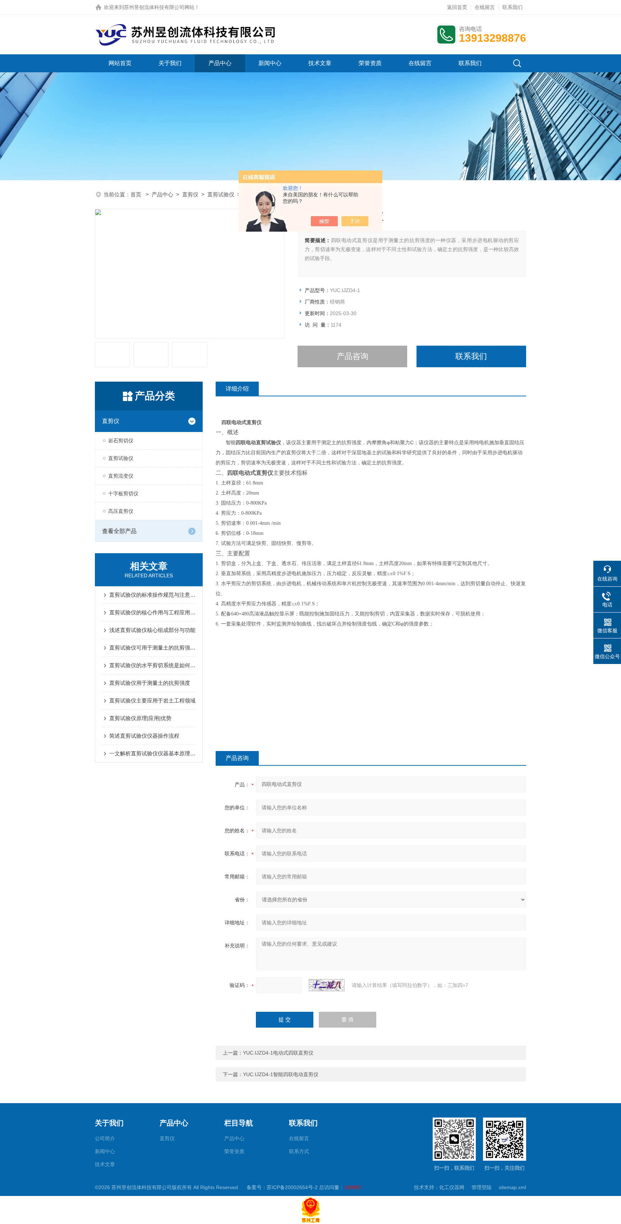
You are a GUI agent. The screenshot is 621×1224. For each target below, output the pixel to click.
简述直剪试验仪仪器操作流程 (144, 736)
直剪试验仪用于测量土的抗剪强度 (149, 683)
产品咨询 (352, 356)
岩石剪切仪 (120, 440)
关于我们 (169, 63)
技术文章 (319, 63)
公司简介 (105, 1138)
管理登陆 (482, 1187)
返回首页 (457, 7)
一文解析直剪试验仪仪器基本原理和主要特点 (152, 753)
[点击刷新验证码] (327, 985)
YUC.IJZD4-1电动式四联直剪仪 (278, 1053)
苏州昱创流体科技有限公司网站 (159, 7)
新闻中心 (269, 63)
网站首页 (120, 63)
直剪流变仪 (120, 476)
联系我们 (512, 7)
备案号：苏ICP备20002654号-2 (282, 1187)
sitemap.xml (512, 1187)
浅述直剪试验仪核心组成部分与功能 (152, 630)
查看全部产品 (119, 531)
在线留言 (485, 7)
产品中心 (219, 63)
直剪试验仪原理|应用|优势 (140, 718)
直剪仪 (190, 194)
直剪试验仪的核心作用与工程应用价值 (152, 612)
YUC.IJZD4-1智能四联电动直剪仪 (280, 1074)
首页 (136, 194)
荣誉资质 (370, 63)
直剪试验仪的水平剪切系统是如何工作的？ (152, 665)
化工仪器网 (451, 1187)
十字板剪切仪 (123, 493)
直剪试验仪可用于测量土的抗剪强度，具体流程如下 (152, 648)
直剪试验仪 (220, 194)
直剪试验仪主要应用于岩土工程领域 (152, 700)
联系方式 (299, 1151)
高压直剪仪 (120, 511)
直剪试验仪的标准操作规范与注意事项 (152, 595)
